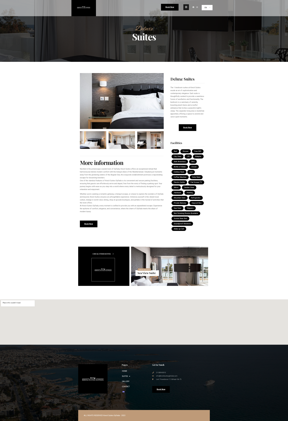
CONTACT (126, 386)
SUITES (125, 376)
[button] (82, 142)
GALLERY (125, 381)
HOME (124, 371)
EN (206, 8)
